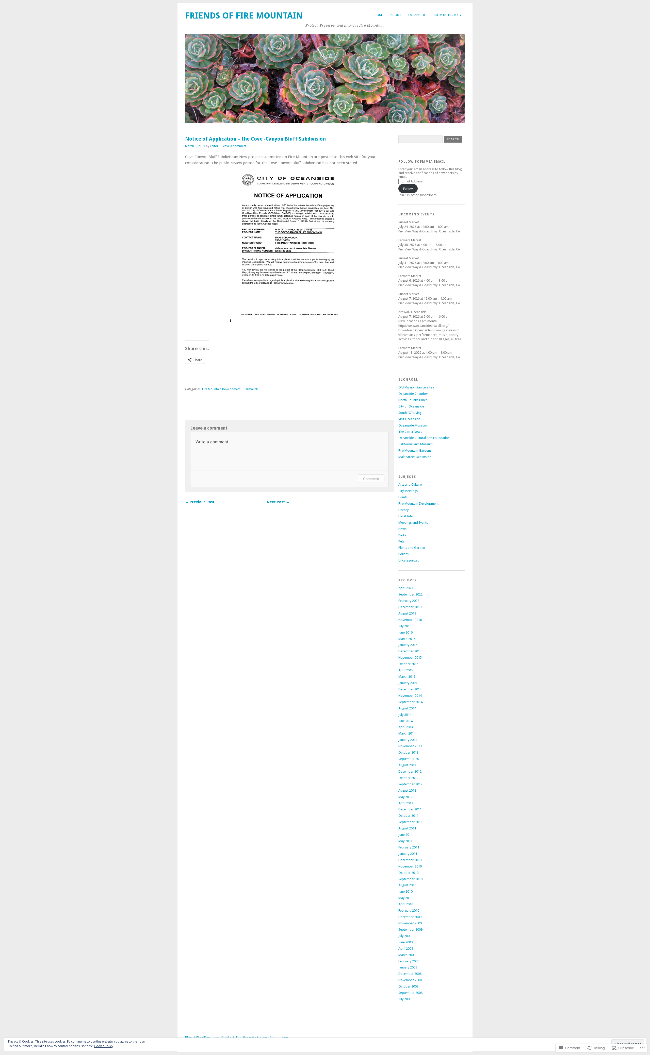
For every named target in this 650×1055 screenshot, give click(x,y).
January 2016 (407, 645)
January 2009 (407, 967)
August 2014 (407, 708)
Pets (401, 541)
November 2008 (410, 980)
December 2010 (409, 860)
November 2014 (410, 695)
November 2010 (410, 866)
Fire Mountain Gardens (414, 450)
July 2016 (404, 626)
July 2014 (404, 715)
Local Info (405, 516)
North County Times (412, 400)
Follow (408, 189)
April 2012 (405, 803)
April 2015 (405, 670)
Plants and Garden (411, 548)
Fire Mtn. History (447, 15)
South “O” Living (409, 413)
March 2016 (406, 639)
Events (403, 497)
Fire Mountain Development (221, 389)
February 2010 (408, 910)
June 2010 (405, 891)
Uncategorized (408, 560)
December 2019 (409, 607)
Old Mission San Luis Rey (416, 387)
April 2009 (405, 948)
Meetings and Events (413, 522)
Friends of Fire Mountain (244, 16)
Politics (403, 554)
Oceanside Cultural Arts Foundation (424, 438)
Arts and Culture (410, 484)
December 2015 (409, 651)
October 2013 (408, 752)
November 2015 (410, 657)
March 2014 (406, 733)
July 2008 (404, 999)
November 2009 (410, 923)
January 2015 (407, 683)
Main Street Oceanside (414, 457)
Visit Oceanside (409, 419)
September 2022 (410, 594)
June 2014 (405, 721)
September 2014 (410, 702)
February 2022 (408, 601)
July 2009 (404, 936)
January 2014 (407, 740)
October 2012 (408, 778)
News (402, 529)
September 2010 (410, 879)
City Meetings (408, 491)
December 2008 (409, 974)
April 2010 (405, 904)
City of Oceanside (411, 406)
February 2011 (408, 847)
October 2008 (408, 986)
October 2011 (408, 816)
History (403, 510)
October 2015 (408, 664)
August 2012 (407, 790)
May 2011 (405, 841)
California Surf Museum (415, 444)
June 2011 (405, 835)
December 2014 (409, 689)
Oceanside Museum (412, 425)
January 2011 (407, 854)
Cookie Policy (103, 1046)
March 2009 (406, 955)
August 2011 (407, 828)
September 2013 (410, 759)
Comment (371, 479)
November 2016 (410, 620)
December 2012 (409, 771)
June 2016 (405, 632)
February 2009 (408, 961)
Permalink (251, 389)
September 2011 (410, 822)
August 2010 (407, 885)
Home (379, 15)
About (396, 15)
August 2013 (407, 765)
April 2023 (405, 588)
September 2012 (410, 784)
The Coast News (410, 432)
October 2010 (408, 873)
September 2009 (410, 929)
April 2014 (405, 727)
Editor (214, 146)
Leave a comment (234, 146)
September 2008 (410, 993)
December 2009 (409, 917)
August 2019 (407, 613)
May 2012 (405, 797)
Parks (402, 535)
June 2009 (405, 942)
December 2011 (409, 809)
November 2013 (410, 746)
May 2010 (405, 898)
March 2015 (406, 676)
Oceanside (417, 15)
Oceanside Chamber (413, 394)
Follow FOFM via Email (421, 161)
